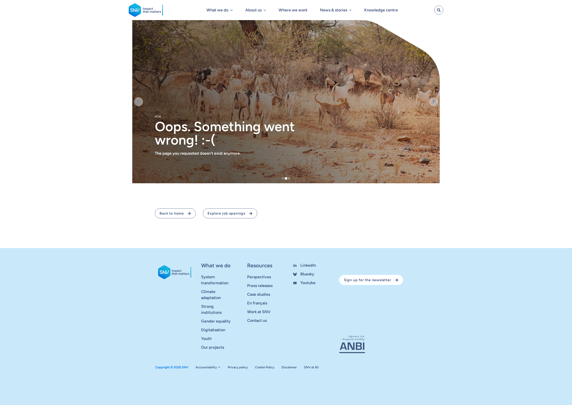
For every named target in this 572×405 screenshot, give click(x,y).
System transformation (214, 279)
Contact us (257, 320)
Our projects (212, 347)
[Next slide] (433, 101)
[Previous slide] (138, 101)
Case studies (258, 294)
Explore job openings (226, 213)
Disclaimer (289, 367)
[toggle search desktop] (438, 10)
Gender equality (216, 321)
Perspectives (259, 276)
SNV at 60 (311, 367)
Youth (206, 338)
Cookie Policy (264, 367)
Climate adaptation (211, 294)
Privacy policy (238, 367)
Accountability (206, 367)
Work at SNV (259, 311)
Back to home (172, 213)
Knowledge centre (381, 10)
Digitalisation (213, 329)
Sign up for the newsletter (367, 280)
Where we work (293, 10)
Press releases (260, 285)
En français (257, 303)
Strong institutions (211, 309)
